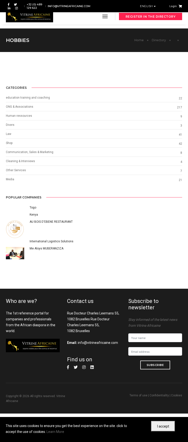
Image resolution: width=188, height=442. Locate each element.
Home (139, 40)
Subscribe (155, 365)
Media (10, 179)
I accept (163, 426)
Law (8, 134)
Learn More (55, 432)
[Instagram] (15, 8)
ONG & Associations (19, 106)
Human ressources (19, 115)
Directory (159, 40)
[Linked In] (9, 8)
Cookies (176, 395)
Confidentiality (159, 395)
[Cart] (179, 6)
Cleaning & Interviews (20, 161)
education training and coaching (28, 97)
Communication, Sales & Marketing (29, 152)
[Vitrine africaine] (29, 16)
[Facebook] (8, 4)
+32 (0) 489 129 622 (34, 6)
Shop (9, 143)
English (147, 6)
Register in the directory (151, 16)
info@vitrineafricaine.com (69, 6)
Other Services (16, 170)
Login (173, 6)
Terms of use (138, 395)
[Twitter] (15, 4)
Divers (10, 125)
